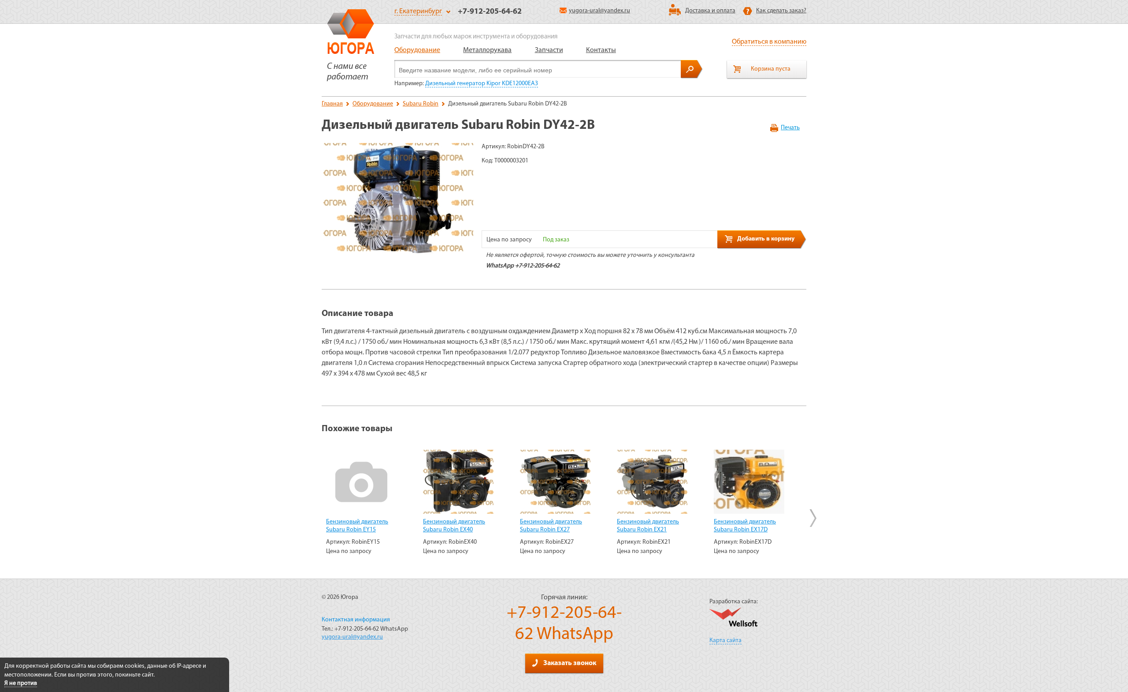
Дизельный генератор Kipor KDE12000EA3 (481, 83)
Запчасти (549, 50)
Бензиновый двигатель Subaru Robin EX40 (454, 526)
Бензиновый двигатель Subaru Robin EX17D (745, 526)
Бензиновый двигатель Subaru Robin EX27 (551, 526)
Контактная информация (356, 620)
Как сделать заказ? (781, 11)
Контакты (601, 50)
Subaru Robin (420, 104)
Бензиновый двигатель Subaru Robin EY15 (357, 526)
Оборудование (417, 50)
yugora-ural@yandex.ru (599, 11)
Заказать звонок (569, 663)
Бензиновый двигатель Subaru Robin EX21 (648, 526)
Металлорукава (487, 50)
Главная (332, 104)
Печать (790, 127)
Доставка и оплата (710, 11)
